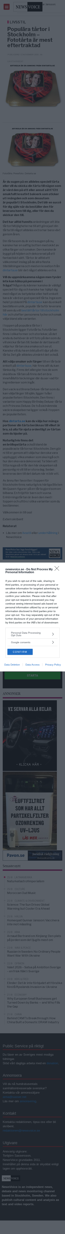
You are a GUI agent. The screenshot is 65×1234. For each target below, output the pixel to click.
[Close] (58, 569)
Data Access (32, 664)
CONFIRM (20, 651)
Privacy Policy (53, 664)
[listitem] (32, 634)
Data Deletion (12, 664)
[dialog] (32, 617)
